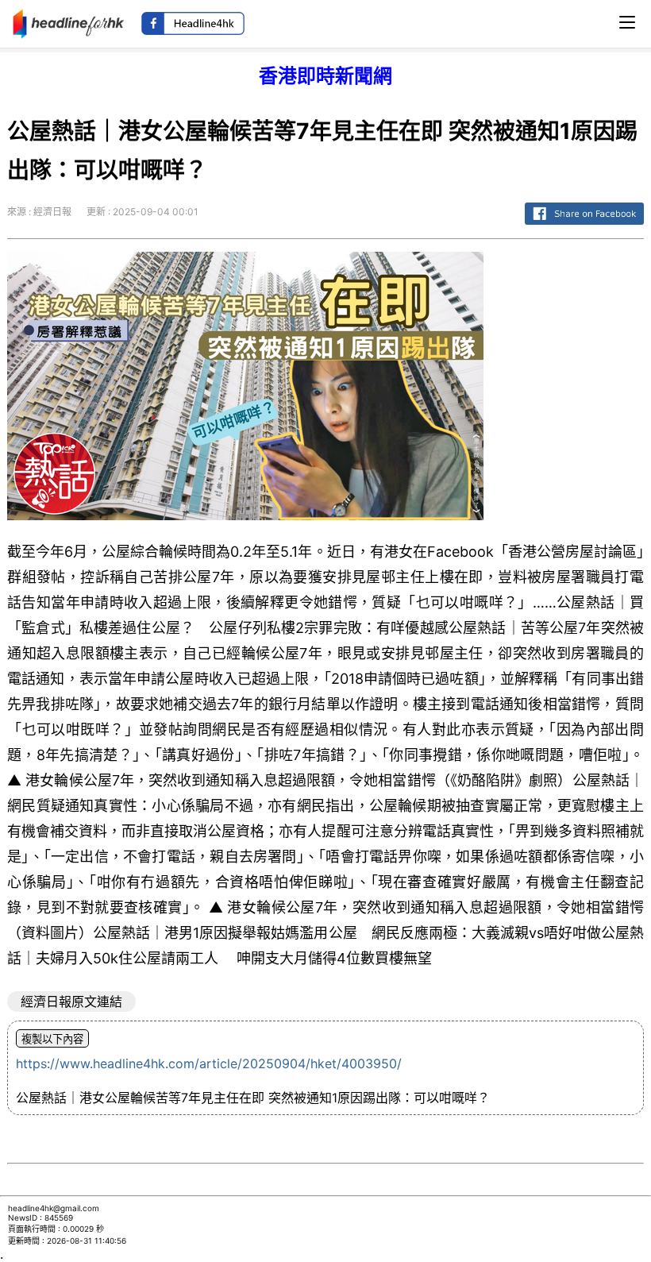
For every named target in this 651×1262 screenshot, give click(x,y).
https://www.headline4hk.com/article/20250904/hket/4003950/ (209, 1063)
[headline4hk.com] (68, 22)
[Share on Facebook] (584, 225)
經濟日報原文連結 (71, 1001)
